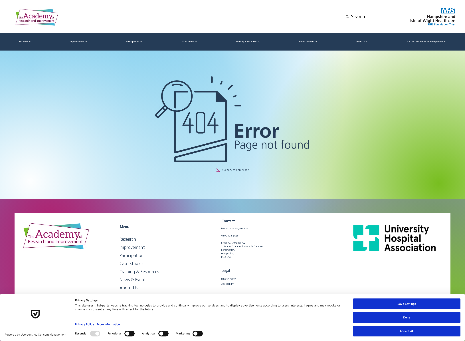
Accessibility (227, 283)
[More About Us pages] (367, 42)
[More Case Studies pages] (196, 42)
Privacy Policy (228, 278)
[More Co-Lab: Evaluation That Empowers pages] (445, 42)
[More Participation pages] (141, 42)
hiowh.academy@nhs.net (235, 228)
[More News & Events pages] (316, 42)
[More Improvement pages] (86, 42)
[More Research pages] (30, 42)
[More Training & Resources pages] (259, 42)
